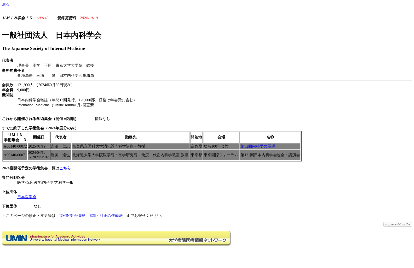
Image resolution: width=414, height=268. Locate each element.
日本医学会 (26, 197)
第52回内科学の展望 (258, 146)
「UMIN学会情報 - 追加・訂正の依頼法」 (91, 216)
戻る (6, 4)
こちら (65, 168)
